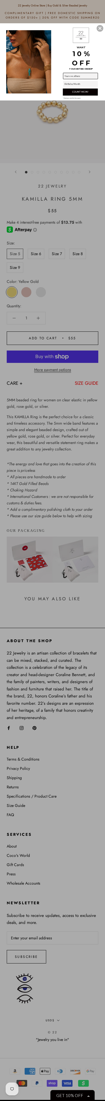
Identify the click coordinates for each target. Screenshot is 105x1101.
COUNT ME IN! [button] (80, 91)
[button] (100, 28)
